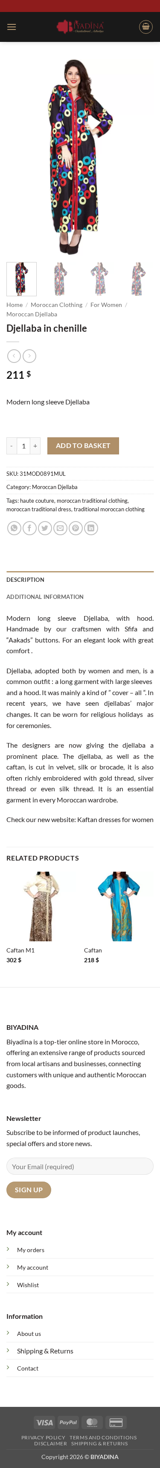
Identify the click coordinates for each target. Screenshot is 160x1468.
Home (14, 304)
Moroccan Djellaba (31, 314)
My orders (30, 1249)
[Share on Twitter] (45, 528)
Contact (27, 1368)
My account (32, 1267)
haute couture (37, 500)
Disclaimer (50, 1443)
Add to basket (83, 445)
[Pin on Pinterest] (76, 528)
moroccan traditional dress (38, 509)
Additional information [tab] (45, 596)
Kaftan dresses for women (115, 819)
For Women (106, 304)
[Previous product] (29, 356)
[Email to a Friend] (60, 528)
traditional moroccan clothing (109, 509)
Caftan (93, 950)
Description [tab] (25, 579)
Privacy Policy (43, 1437)
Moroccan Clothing (56, 304)
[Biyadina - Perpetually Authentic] (80, 26)
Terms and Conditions (103, 1437)
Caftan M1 (20, 950)
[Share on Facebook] (30, 528)
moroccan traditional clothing (92, 500)
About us (29, 1333)
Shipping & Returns (45, 1351)
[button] (11, 26)
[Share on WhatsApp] (14, 528)
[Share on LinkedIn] (91, 528)
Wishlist (28, 1284)
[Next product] (13, 356)
